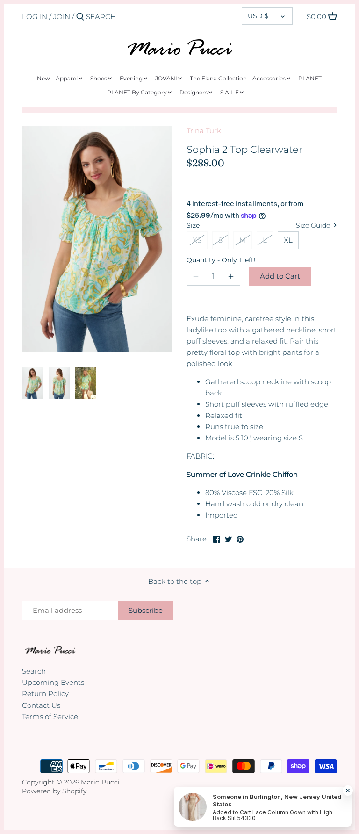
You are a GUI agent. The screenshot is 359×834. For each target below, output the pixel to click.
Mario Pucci (100, 782)
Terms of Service (50, 716)
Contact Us (41, 705)
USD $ (258, 16)
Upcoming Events (53, 682)
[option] (33, 383)
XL (288, 240)
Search (34, 671)
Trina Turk (204, 130)
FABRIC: (200, 456)
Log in (34, 16)
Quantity (214, 260)
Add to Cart (280, 276)
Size (193, 225)
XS (197, 240)
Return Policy (45, 693)
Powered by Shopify (54, 791)
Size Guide (314, 225)
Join (61, 16)
